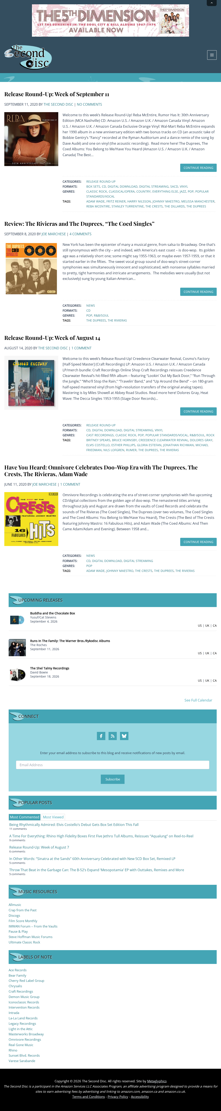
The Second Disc (58, 104)
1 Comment (81, 348)
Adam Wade (95, 201)
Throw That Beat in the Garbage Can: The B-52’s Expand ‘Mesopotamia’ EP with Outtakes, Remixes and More (96, 870)
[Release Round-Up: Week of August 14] (31, 382)
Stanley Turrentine (128, 206)
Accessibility (140, 1096)
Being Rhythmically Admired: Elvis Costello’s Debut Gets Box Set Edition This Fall (74, 824)
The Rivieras (117, 320)
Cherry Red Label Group (26, 980)
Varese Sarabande (22, 1061)
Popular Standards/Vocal (166, 435)
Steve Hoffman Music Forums (30, 937)
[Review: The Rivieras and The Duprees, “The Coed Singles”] (31, 268)
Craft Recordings (21, 991)
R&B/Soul (101, 315)
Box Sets (93, 186)
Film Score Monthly (23, 921)
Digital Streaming (154, 186)
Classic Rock (96, 191)
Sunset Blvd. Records (24, 1055)
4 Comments (80, 234)
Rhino (13, 1050)
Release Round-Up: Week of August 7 (39, 847)
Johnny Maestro (166, 201)
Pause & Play (18, 931)
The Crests (154, 206)
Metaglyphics (157, 1081)
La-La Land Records (23, 1018)
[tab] (25, 817)
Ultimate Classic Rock (24, 942)
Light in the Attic (21, 1029)
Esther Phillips (123, 445)
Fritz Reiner (116, 201)
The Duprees (196, 206)
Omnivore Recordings (25, 1039)
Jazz (183, 191)
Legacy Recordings (22, 1023)
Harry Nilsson (139, 201)
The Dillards (174, 206)
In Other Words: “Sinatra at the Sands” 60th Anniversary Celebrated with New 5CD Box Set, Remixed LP (92, 858)
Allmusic (15, 904)
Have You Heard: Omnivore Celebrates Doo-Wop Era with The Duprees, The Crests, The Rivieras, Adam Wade (101, 470)
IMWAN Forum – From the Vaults (33, 926)
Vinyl (184, 186)
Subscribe (113, 779)
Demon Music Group (24, 997)
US (200, 625)
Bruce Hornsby (124, 440)
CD (104, 186)
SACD (174, 186)
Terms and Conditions (88, 1096)
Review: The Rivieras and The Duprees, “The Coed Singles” (79, 223)
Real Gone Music (21, 1045)
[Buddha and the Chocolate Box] (17, 620)
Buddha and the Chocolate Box (52, 613)
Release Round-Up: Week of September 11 (56, 93)
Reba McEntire (98, 206)
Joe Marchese (54, 234)
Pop (191, 191)
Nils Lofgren (113, 450)
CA (215, 625)
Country (143, 191)
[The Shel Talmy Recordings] (17, 675)
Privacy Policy (118, 1096)
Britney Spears (98, 440)
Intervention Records (24, 1007)
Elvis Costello (98, 445)
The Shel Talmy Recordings (49, 668)
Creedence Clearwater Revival (163, 440)
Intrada (14, 1013)
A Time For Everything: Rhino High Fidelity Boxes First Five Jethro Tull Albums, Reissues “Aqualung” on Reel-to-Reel (101, 836)
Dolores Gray (201, 440)
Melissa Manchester (198, 201)
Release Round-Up (100, 181)
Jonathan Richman (178, 445)
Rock (210, 435)
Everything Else (165, 191)
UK (207, 625)
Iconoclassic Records (24, 1002)
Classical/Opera (122, 191)
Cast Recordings (100, 435)
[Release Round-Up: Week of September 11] (31, 138)
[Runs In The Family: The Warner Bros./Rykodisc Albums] (17, 647)
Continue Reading (198, 168)
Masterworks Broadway (26, 1034)
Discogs (14, 915)
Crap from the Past (22, 910)
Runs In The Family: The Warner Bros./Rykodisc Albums (70, 641)
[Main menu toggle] (212, 55)
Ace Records (18, 970)
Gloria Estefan (149, 445)
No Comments (89, 104)
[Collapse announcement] (212, 3)
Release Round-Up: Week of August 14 (52, 337)
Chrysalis (15, 986)
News (90, 305)
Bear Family (17, 975)
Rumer (131, 450)
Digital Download (122, 186)
